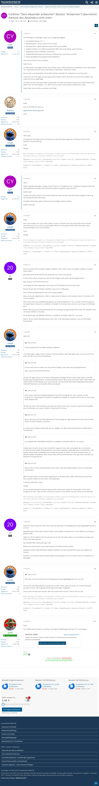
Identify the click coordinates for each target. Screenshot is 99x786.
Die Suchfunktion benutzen (11, 754)
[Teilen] (96, 25)
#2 (95, 99)
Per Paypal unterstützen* (12, 709)
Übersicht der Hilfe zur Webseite (12, 750)
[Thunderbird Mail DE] (11, 2)
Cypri (12, 21)
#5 (95, 216)
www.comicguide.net (71, 635)
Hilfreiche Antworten (6, 124)
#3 (95, 131)
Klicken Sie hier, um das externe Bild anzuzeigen (52, 643)
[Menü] (96, 2)
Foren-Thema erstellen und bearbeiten (14, 761)
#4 (95, 179)
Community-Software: (14, 778)
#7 (95, 332)
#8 (95, 522)
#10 (94, 621)
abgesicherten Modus (30, 110)
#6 (95, 265)
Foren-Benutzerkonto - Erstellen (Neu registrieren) (18, 757)
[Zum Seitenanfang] (96, 783)
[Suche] (87, 2)
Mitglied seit (4, 54)
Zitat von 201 (32, 343)
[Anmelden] (92, 2)
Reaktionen (4, 117)
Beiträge (3, 52)
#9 (95, 569)
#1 (95, 33)
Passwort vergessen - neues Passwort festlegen (17, 765)
